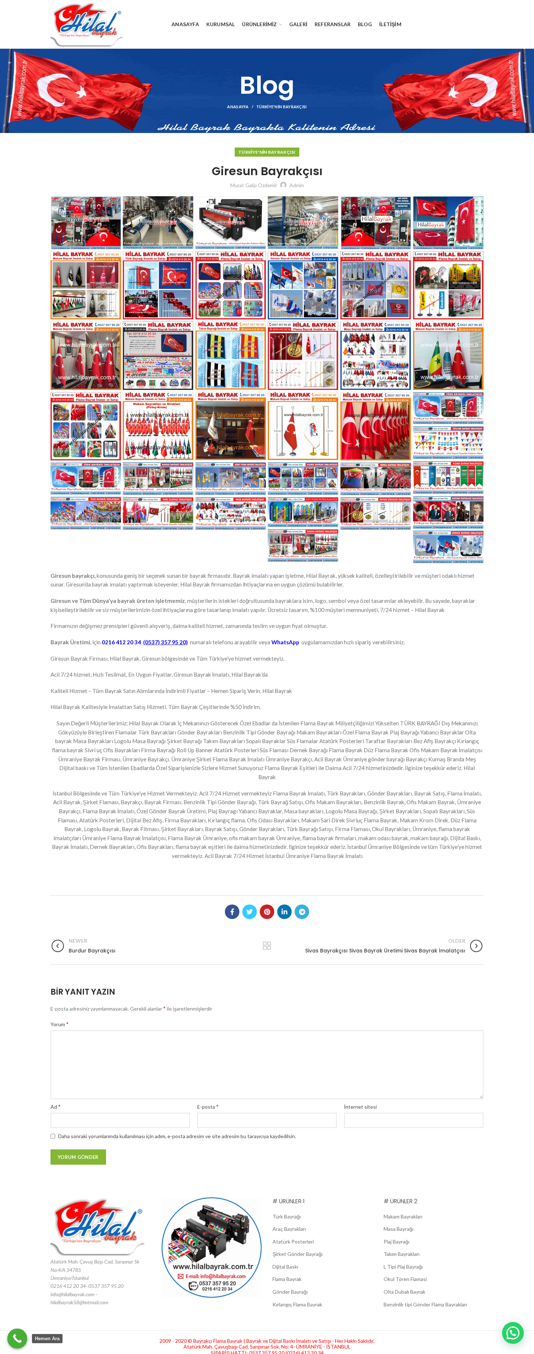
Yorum (59, 1023)
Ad (55, 1106)
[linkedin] (284, 911)
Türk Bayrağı (286, 1216)
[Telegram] (302, 911)
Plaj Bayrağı (396, 1241)
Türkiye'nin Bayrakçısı (281, 106)
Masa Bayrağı (398, 1229)
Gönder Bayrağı (290, 1292)
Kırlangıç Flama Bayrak (297, 1304)
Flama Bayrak (287, 1279)
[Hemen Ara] (17, 1339)
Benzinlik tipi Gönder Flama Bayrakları (425, 1304)
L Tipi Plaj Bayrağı (403, 1267)
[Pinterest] (267, 911)
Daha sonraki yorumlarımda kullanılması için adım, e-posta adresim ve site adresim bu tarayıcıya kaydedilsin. (177, 1136)
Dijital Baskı (285, 1267)
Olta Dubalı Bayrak (404, 1292)
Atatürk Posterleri (293, 1241)
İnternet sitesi (360, 1107)
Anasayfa (237, 106)
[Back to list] (267, 945)
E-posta (208, 1106)
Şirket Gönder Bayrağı (297, 1254)
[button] (513, 1333)
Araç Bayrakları (289, 1229)
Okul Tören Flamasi (405, 1279)
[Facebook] (232, 911)
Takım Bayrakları (402, 1254)
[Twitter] (249, 911)
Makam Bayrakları (403, 1216)
